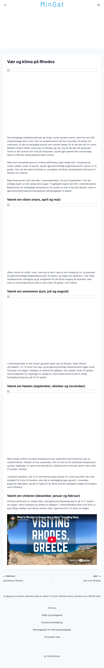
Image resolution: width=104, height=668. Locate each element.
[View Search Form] (98, 5)
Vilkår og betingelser (52, 615)
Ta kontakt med (52, 637)
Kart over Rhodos (92, 578)
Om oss (52, 608)
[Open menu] (5, 5)
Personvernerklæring (52, 622)
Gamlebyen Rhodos (13, 578)
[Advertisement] (52, 29)
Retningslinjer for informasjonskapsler (52, 629)
